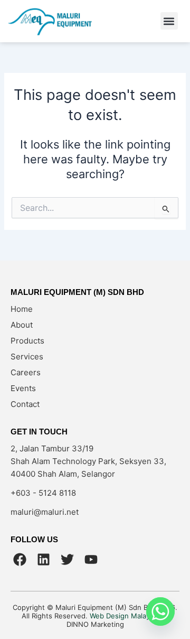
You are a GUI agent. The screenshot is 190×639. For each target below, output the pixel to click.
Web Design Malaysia (124, 616)
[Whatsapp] (160, 611)
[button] (169, 21)
